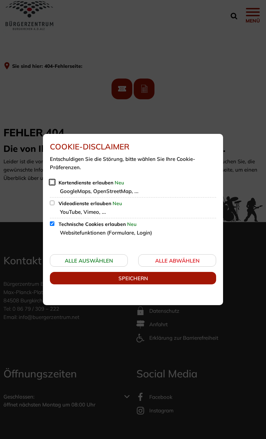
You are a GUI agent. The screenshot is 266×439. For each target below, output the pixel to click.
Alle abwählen (177, 260)
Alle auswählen (89, 260)
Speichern (133, 278)
